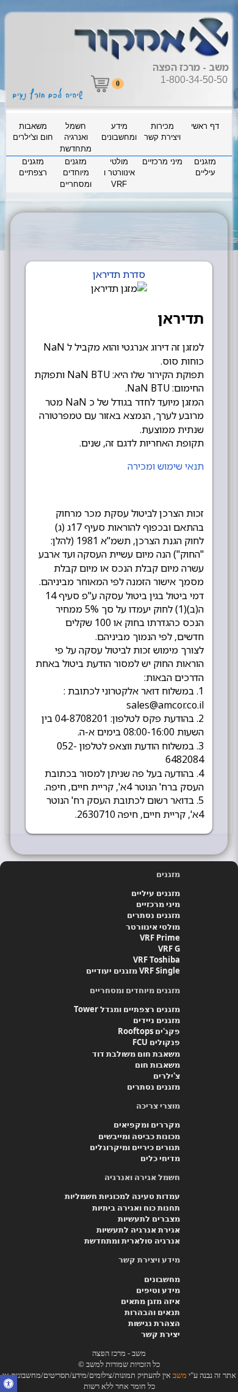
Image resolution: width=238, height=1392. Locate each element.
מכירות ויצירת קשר (162, 132)
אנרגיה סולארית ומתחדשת (132, 1240)
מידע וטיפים (158, 1290)
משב (180, 1375)
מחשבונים (162, 1279)
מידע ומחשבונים (119, 132)
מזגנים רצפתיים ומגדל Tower (127, 1009)
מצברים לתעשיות (149, 1218)
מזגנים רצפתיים (33, 167)
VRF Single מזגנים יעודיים (133, 970)
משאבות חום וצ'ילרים (33, 132)
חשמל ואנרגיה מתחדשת (76, 137)
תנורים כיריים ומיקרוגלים (135, 1147)
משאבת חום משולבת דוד (136, 1053)
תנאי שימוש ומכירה (166, 466)
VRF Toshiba (156, 959)
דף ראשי (205, 126)
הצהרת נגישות (154, 1322)
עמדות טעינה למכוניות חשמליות (122, 1195)
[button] (8, 1384)
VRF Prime (160, 937)
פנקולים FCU (156, 1042)
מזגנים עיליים (205, 167)
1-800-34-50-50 (194, 80)
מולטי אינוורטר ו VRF (119, 172)
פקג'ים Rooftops (149, 1031)
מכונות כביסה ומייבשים (139, 1136)
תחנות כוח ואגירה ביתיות (136, 1207)
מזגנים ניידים (156, 1020)
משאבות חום (157, 1064)
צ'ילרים (166, 1075)
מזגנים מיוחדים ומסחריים (76, 172)
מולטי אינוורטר (153, 926)
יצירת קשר (160, 1333)
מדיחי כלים (160, 1158)
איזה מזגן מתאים (150, 1300)
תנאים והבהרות (152, 1311)
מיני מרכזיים (162, 161)
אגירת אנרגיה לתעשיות (138, 1229)
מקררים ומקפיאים (147, 1124)
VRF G (169, 948)
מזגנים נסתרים (153, 914)
